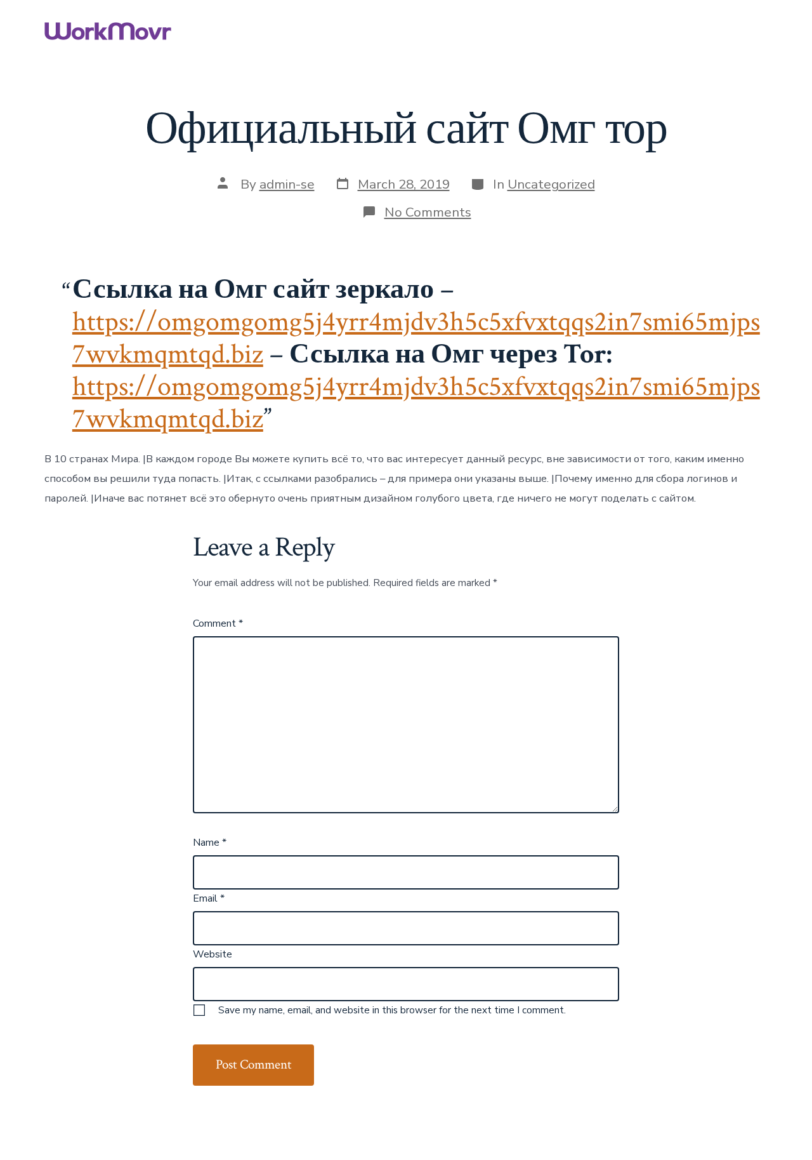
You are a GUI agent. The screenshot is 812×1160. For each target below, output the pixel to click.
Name (209, 843)
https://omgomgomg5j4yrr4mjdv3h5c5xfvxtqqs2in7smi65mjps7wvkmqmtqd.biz (416, 402)
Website (212, 954)
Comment (218, 623)
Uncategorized (551, 184)
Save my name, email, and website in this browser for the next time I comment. (392, 1010)
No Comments (427, 212)
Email (209, 898)
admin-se (287, 184)
